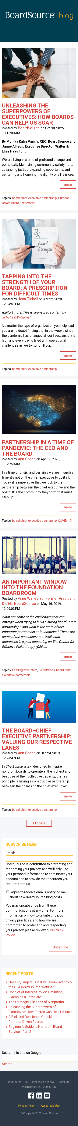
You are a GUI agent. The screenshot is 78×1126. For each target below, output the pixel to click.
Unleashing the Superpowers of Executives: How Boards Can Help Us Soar (38, 114)
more (68, 184)
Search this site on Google (21, 1053)
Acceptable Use (50, 1105)
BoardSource (29, 128)
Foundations (47, 670)
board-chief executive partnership (34, 198)
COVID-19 (65, 520)
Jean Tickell (28, 299)
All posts (38, 823)
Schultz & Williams (15, 317)
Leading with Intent (24, 670)
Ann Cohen (27, 459)
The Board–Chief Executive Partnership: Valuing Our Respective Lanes (37, 739)
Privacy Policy (26, 1105)
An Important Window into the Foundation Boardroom (34, 587)
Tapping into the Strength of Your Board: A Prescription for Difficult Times (34, 285)
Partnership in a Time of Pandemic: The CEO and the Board (38, 448)
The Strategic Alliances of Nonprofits (36, 1002)
